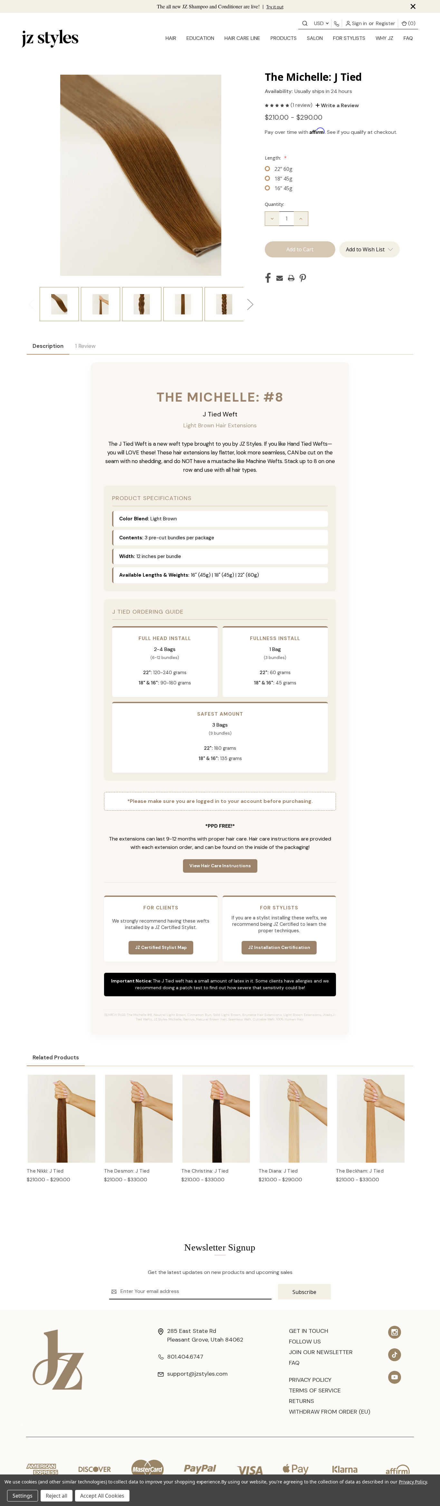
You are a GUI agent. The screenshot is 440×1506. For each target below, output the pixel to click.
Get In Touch (308, 1331)
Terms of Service (315, 1390)
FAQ (408, 38)
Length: (276, 158)
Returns (301, 1401)
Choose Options (61, 1125)
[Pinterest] (303, 278)
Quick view (61, 1111)
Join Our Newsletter (321, 1352)
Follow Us (305, 1341)
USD (319, 23)
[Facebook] (268, 278)
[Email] (279, 278)
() (411, 23)
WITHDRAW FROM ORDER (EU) (329, 1412)
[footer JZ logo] (58, 1359)
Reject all (56, 1495)
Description (48, 345)
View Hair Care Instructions (220, 866)
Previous (31, 304)
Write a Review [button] (339, 105)
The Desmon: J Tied (127, 1171)
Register (385, 23)
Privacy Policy (310, 1380)
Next (250, 304)
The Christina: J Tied (204, 1171)
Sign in (359, 23)
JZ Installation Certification (279, 947)
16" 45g (283, 188)
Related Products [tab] (56, 1057)
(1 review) (302, 105)
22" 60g (283, 168)
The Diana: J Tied (278, 1171)
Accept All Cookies (102, 1495)
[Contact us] (305, 23)
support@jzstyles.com (197, 1374)
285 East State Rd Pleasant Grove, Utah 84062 (205, 1335)
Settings (23, 1495)
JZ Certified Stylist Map (161, 947)
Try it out (274, 7)
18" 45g (283, 178)
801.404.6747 (185, 1357)
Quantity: (274, 204)
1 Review (85, 345)
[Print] (291, 278)
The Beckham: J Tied (360, 1171)
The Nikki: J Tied (45, 1171)
